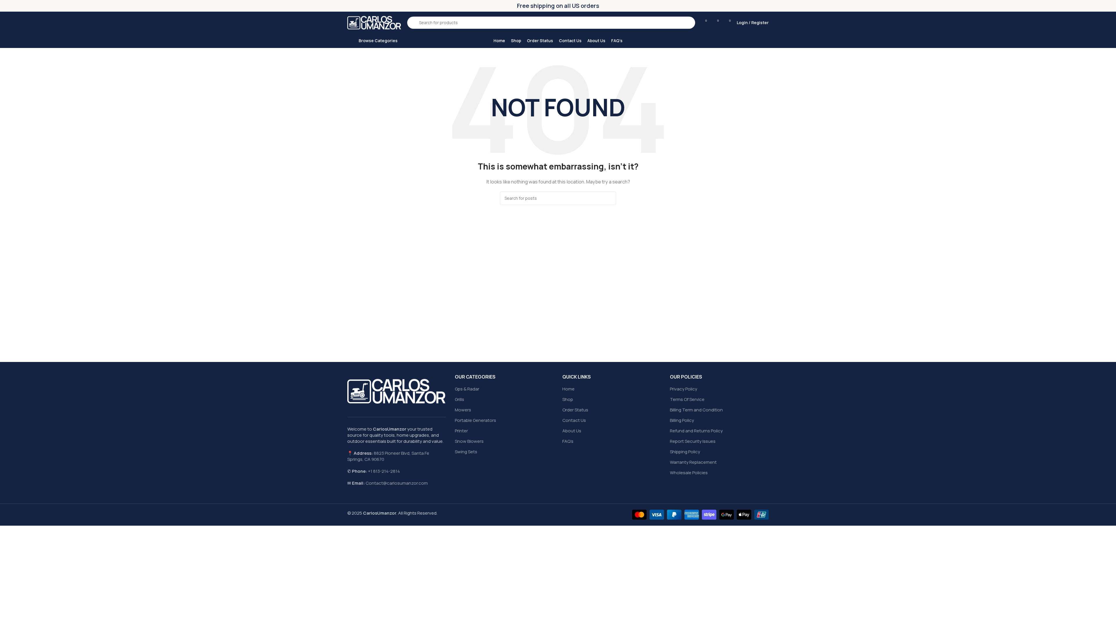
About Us (571, 431)
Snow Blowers (469, 441)
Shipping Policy (685, 452)
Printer (461, 431)
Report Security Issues (693, 441)
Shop (567, 399)
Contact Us (574, 420)
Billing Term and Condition (696, 410)
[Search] (609, 198)
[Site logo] (374, 22)
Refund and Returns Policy (696, 431)
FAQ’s (567, 441)
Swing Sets (466, 452)
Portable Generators (475, 420)
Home (568, 389)
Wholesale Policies (689, 473)
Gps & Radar (467, 389)
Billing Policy (682, 420)
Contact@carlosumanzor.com (397, 483)
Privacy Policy (683, 389)
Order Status (575, 410)
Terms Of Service (687, 399)
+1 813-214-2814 (384, 471)
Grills (459, 399)
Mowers (463, 410)
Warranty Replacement (693, 462)
